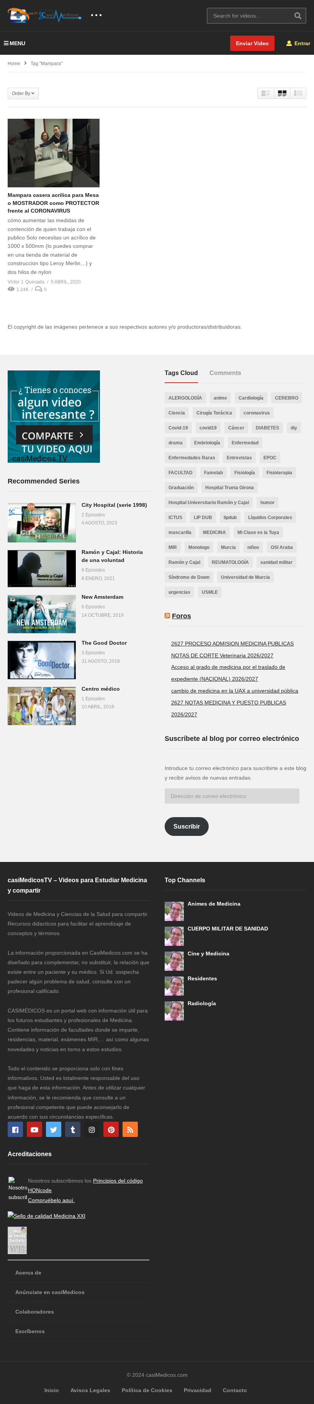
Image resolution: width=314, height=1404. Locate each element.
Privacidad (197, 1390)
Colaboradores (34, 1312)
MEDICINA (214, 532)
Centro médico (101, 689)
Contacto (235, 1390)
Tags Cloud (181, 373)
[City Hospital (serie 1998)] (42, 522)
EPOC (269, 457)
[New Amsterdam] (42, 614)
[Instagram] (92, 1129)
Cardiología (251, 398)
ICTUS (175, 517)
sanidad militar (276, 562)
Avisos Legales (90, 1390)
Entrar (301, 43)
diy (294, 428)
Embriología (207, 443)
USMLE (210, 592)
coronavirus (257, 413)
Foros (181, 616)
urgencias (179, 592)
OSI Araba (282, 547)
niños (253, 547)
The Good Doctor (104, 643)
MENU (17, 43)
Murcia (228, 547)
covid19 (208, 428)
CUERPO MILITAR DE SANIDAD (228, 929)
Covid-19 (178, 428)
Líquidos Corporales (270, 517)
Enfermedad (245, 443)
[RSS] (130, 1129)
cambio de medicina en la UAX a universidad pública (234, 691)
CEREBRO (286, 398)
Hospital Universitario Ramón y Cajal (208, 502)
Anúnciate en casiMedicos (50, 1292)
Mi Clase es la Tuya (258, 532)
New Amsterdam (102, 597)
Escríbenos (30, 1331)
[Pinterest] (111, 1129)
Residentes (202, 978)
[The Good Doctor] (42, 660)
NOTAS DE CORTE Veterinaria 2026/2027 (222, 655)
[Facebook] (15, 1129)
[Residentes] (174, 986)
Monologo (198, 547)
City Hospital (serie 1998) (114, 505)
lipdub (230, 517)
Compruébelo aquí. (51, 1200)
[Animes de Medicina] (174, 911)
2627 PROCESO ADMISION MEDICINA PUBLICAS (232, 644)
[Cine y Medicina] (174, 961)
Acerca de (28, 1273)
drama (175, 443)
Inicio (51, 1390)
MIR (172, 547)
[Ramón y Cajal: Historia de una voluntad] (42, 568)
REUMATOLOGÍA (230, 562)
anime (220, 398)
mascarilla (179, 532)
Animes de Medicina (214, 904)
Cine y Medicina (208, 953)
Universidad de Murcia (245, 577)
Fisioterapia (279, 472)
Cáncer (236, 428)
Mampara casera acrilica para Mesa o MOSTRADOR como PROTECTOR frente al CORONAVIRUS (53, 203)
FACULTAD (180, 472)
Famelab (213, 472)
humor (267, 502)
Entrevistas (239, 457)
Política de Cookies (147, 1390)
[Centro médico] (42, 706)
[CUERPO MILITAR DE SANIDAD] (174, 936)
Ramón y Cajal (184, 562)
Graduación (181, 487)
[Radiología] (174, 1011)
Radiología (202, 1003)
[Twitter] (53, 1129)
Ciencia (176, 413)
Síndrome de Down (188, 577)
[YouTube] (34, 1129)
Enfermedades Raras (191, 457)
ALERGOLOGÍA (185, 398)
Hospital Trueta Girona (229, 487)
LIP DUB (203, 517)
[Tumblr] (72, 1129)
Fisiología (244, 472)
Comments (225, 373)
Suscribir (186, 826)
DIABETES (267, 428)
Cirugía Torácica (214, 413)
